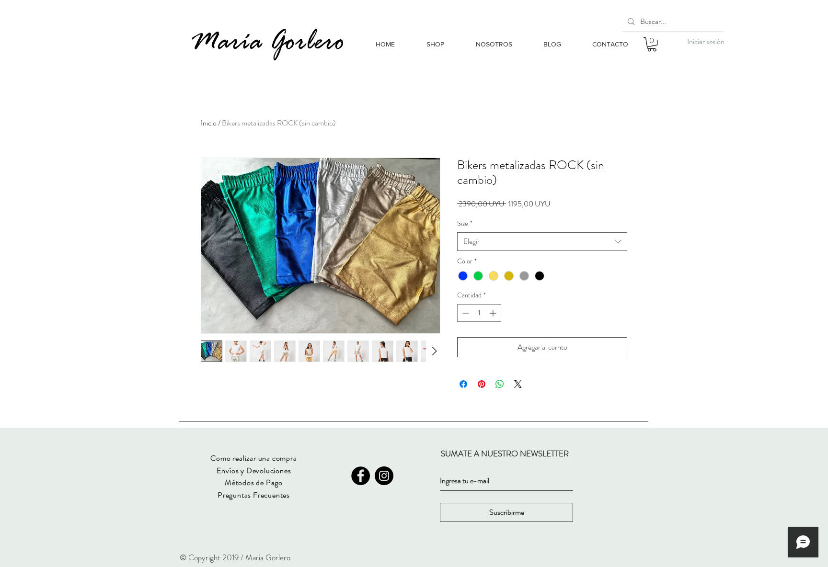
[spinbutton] (479, 313)
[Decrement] (465, 313)
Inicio (209, 122)
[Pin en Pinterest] (481, 384)
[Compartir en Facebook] (463, 384)
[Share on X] (518, 384)
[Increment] (494, 313)
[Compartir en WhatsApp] (500, 384)
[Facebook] (360, 475)
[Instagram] (384, 475)
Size (464, 223)
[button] (652, 44)
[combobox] (542, 241)
